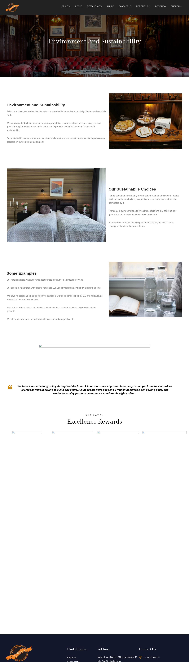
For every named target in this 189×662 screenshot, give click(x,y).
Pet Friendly (143, 6)
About (65, 6)
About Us (71, 657)
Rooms (78, 6)
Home (77, 47)
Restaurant (94, 6)
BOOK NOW (160, 6)
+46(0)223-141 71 (152, 657)
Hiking (110, 6)
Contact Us (125, 6)
